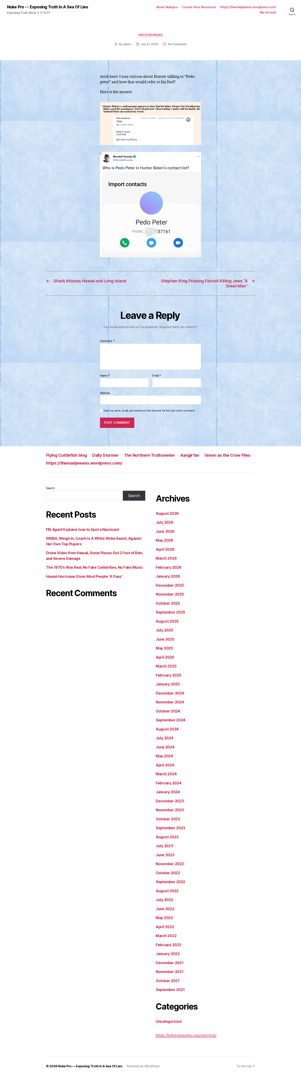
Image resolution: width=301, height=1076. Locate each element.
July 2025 (164, 630)
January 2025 (168, 684)
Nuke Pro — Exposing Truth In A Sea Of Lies (90, 1066)
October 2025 (168, 603)
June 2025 (165, 639)
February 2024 (169, 783)
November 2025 (170, 594)
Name (105, 375)
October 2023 (168, 819)
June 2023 (165, 855)
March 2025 (166, 666)
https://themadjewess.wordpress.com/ (248, 7)
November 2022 (170, 864)
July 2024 (164, 738)
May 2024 (164, 756)
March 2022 (166, 936)
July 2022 (164, 900)
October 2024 (168, 711)
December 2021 (170, 963)
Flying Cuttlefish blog (66, 455)
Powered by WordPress (143, 1066)
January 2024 (168, 792)
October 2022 (168, 873)
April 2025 (165, 657)
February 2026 (169, 567)
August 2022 (167, 891)
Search (50, 488)
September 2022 (170, 882)
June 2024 (165, 747)
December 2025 (170, 585)
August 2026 (167, 513)
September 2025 (170, 612)
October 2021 (168, 981)
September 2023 (170, 828)
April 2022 (165, 927)
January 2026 (168, 576)
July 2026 (164, 522)
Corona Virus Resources (199, 7)
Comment (107, 341)
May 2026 (164, 540)
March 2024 (166, 774)
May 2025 (164, 648)
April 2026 (165, 549)
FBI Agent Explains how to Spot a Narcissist (82, 529)
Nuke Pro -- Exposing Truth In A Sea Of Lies (47, 7)
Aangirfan (189, 455)
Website (105, 393)
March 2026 (166, 558)
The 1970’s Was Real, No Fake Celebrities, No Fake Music (94, 567)
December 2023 (170, 801)
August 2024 (167, 729)
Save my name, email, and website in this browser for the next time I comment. (149, 410)
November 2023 (170, 810)
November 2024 (170, 702)
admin (127, 44)
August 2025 (167, 621)
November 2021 (170, 972)
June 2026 (165, 531)
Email (156, 375)
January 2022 (168, 954)
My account (268, 12)
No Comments (177, 44)
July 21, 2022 (149, 44)
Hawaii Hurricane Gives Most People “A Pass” (84, 576)
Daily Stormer (105, 455)
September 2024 (170, 720)
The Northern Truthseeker (149, 455)
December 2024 (170, 693)
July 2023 (164, 846)
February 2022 (168, 945)
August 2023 (167, 837)
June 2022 (165, 909)
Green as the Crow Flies (227, 455)
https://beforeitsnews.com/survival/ (186, 1035)
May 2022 (164, 918)
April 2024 (165, 765)
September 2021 (170, 990)
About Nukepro (167, 7)
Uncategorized (150, 34)
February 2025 (168, 675)
